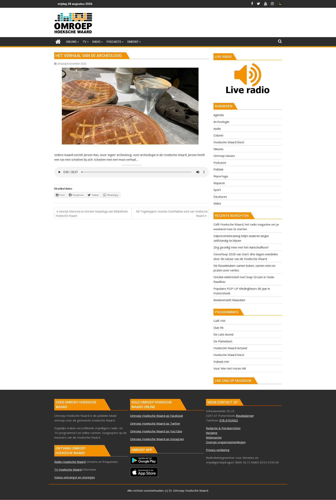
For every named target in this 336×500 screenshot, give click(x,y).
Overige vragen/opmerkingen (226, 442)
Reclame (211, 433)
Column (218, 135)
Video (217, 203)
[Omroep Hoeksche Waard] (58, 41)
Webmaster (214, 437)
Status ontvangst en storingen (74, 477)
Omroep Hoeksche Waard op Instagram (157, 439)
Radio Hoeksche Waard (70, 462)
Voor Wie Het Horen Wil (230, 368)
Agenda (219, 115)
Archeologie (221, 122)
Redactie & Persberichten (223, 428)
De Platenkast (223, 341)
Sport (217, 190)
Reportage (221, 176)
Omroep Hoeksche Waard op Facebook (156, 416)
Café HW (219, 321)
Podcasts (220, 162)
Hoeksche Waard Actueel (230, 348)
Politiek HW (221, 362)
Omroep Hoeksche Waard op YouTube (156, 431)
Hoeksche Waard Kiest (229, 142)
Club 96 (218, 328)
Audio (217, 128)
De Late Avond (223, 334)
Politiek (218, 169)
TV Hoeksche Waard (68, 469)
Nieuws (218, 149)
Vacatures (220, 196)
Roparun (219, 183)
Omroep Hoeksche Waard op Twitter (155, 423)
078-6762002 (228, 420)
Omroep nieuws (224, 156)
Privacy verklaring (217, 450)
